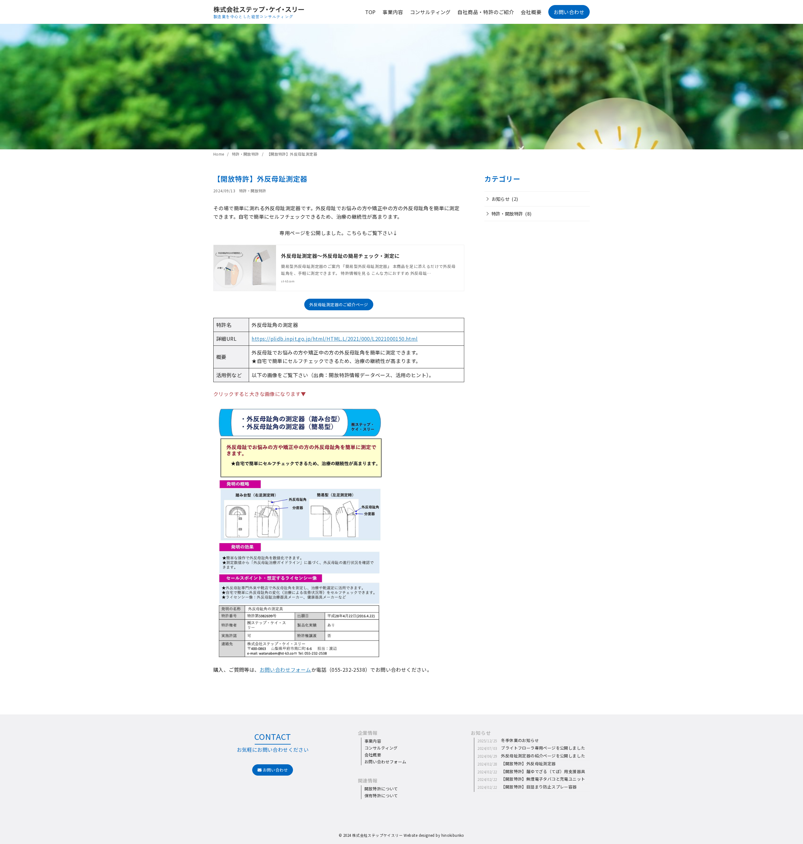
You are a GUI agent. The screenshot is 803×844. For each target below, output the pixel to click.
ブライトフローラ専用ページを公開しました (543, 748)
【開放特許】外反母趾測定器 (292, 154)
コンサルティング (381, 748)
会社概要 (531, 12)
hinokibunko (452, 835)
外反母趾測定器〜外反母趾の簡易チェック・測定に (340, 255)
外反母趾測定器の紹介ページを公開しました (543, 756)
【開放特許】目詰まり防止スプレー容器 (539, 787)
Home (219, 154)
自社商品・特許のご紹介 (485, 12)
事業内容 (392, 12)
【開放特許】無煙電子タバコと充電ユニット (543, 779)
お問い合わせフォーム (285, 669)
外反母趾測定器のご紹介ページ (338, 304)
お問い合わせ (275, 770)
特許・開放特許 (246, 154)
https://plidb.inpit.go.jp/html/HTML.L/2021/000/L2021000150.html (334, 338)
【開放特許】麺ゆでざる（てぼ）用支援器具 (543, 771)
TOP (370, 12)
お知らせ (501, 198)
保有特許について (381, 796)
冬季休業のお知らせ (520, 740)
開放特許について (381, 789)
